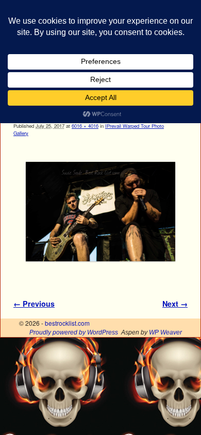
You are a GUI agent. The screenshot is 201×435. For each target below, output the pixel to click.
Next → (175, 303)
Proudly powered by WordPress (73, 332)
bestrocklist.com (67, 323)
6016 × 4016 (85, 125)
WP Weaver (165, 332)
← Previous (34, 303)
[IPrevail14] (100, 212)
